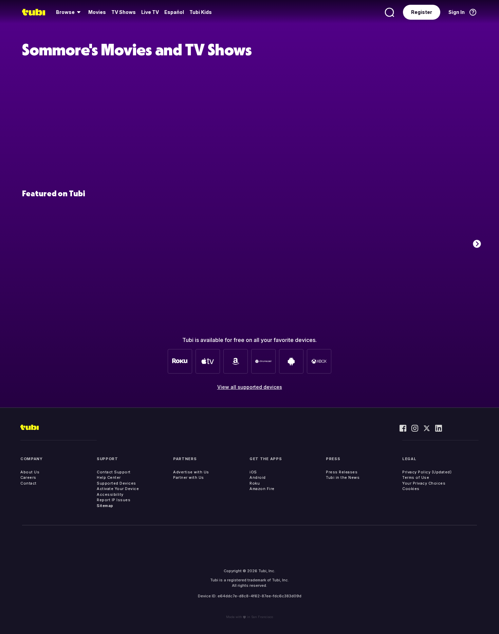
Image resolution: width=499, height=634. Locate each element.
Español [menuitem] (174, 12)
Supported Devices (116, 483)
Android (258, 477)
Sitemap (105, 505)
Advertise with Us (191, 472)
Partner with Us (188, 477)
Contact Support (114, 472)
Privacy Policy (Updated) (426, 472)
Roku (255, 483)
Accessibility (110, 494)
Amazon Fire (262, 488)
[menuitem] (69, 12)
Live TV (150, 12)
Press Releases (341, 472)
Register (421, 12)
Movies (97, 12)
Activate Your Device (118, 488)
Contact (28, 483)
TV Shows (123, 12)
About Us (29, 472)
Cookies (411, 488)
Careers (28, 477)
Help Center (109, 477)
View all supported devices (249, 387)
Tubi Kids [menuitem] (200, 12)
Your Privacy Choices (423, 483)
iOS (253, 472)
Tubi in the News (342, 477)
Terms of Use (415, 477)
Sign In (456, 12)
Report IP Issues (113, 499)
